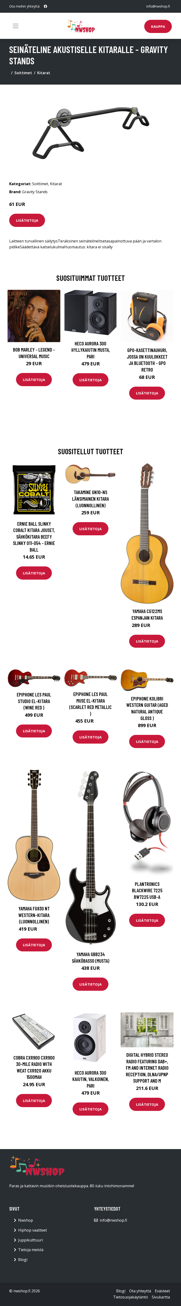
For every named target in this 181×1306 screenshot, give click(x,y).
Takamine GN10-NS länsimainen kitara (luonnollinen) (90, 498)
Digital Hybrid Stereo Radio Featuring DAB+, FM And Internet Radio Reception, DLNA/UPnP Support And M (147, 1068)
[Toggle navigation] (15, 25)
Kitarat (43, 72)
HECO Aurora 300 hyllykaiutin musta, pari (90, 349)
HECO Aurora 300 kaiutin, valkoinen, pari (90, 1079)
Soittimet (23, 72)
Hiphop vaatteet (32, 1230)
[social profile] (45, 6)
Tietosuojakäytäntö (130, 1297)
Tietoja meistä (30, 1249)
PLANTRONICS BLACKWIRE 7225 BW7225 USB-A (147, 890)
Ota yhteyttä (140, 1291)
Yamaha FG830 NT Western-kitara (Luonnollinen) (34, 914)
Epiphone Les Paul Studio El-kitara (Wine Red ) (34, 701)
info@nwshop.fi (158, 6)
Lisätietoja (27, 220)
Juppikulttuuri (30, 1240)
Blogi (22, 1259)
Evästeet (162, 1291)
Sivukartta (161, 1297)
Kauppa (158, 26)
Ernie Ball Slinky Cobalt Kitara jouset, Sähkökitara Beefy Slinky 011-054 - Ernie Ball (34, 537)
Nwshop (25, 1220)
